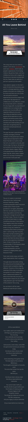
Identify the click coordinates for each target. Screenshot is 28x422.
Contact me (15, 412)
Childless (11, 69)
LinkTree (5, 414)
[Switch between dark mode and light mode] (23, 19)
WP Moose (11, 419)
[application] (14, 304)
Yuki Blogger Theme (17, 418)
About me (9, 412)
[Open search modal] (25, 19)
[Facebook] (11, 19)
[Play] (14, 305)
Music (20, 412)
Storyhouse (19, 67)
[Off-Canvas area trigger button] (2, 19)
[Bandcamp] (16, 19)
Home (4, 412)
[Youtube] (14, 19)
